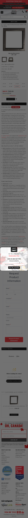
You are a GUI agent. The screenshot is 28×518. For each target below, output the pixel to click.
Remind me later (14, 269)
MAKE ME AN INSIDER (14, 267)
